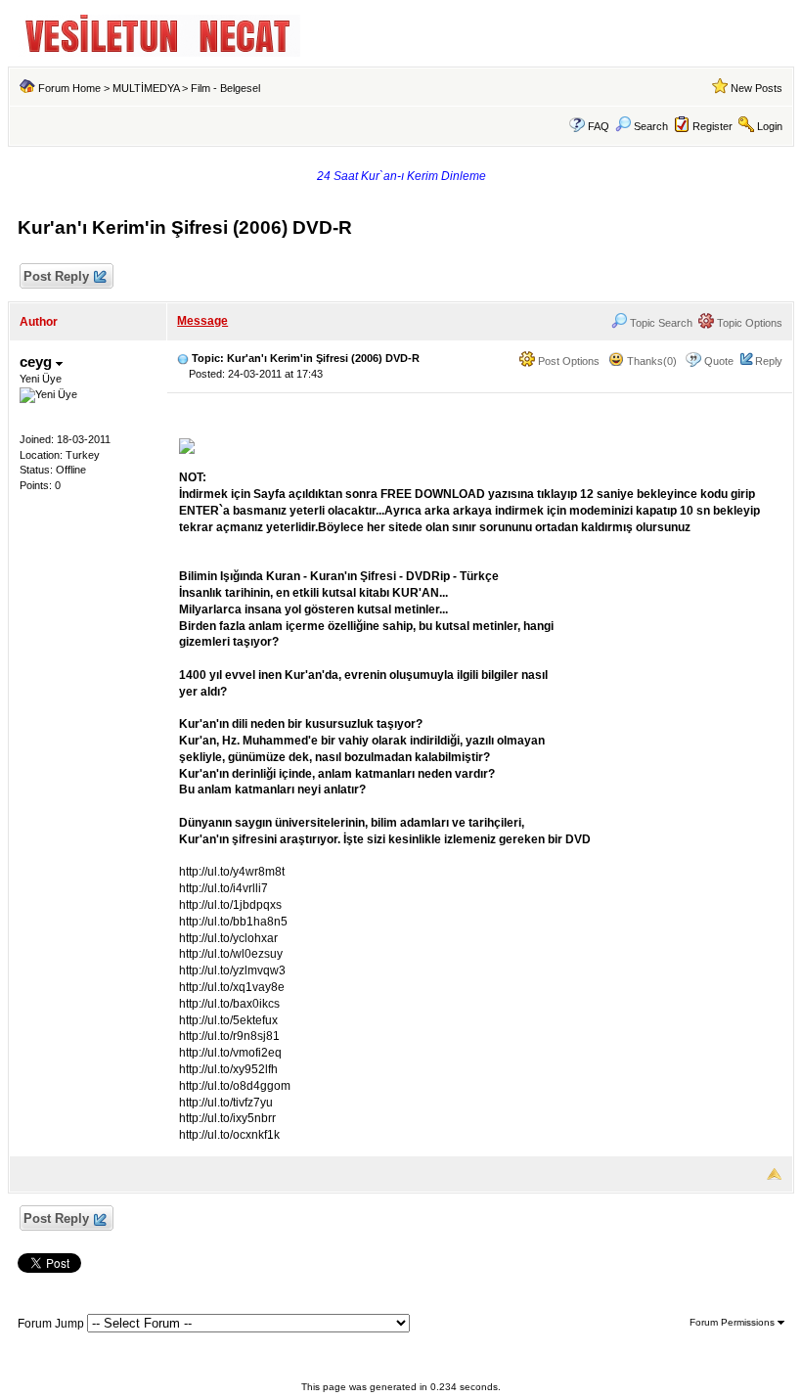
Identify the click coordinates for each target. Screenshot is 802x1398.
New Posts (756, 88)
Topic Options (748, 323)
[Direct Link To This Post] (183, 358)
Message (202, 321)
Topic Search (659, 323)
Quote (719, 361)
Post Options (567, 361)
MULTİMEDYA (145, 88)
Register (712, 126)
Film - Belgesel (225, 88)
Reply (768, 361)
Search (651, 126)
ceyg (38, 361)
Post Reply (56, 276)
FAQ (598, 126)
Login (769, 126)
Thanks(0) (650, 361)
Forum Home (69, 88)
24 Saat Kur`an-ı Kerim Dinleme (401, 176)
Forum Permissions (734, 1322)
